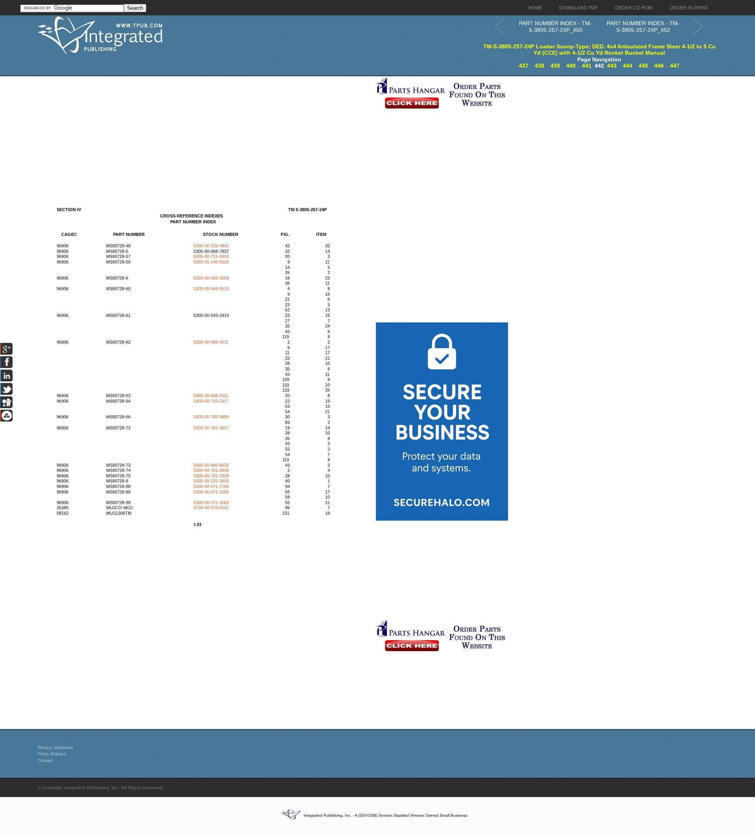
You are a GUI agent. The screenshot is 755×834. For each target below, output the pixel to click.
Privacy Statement (55, 747)
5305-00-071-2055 (211, 492)
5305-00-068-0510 (211, 288)
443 (612, 66)
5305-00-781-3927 (211, 427)
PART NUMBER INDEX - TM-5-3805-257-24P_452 (643, 26)
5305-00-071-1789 (211, 486)
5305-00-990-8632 (211, 465)
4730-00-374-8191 (211, 507)
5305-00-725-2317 (211, 401)
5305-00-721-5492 (211, 256)
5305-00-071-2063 (211, 502)
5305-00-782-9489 (211, 416)
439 (555, 66)
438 (539, 66)
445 (643, 66)
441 (586, 66)
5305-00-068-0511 (210, 342)
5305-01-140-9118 (210, 262)
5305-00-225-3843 (211, 481)
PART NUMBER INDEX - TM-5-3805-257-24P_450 (555, 26)
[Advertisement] (205, 131)
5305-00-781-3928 (211, 470)
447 (675, 66)
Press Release (52, 753)
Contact (45, 760)
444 (627, 66)
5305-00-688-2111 (210, 395)
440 (571, 66)
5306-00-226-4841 (211, 245)
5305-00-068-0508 (211, 278)
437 (523, 66)
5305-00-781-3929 (211, 475)
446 (659, 66)
